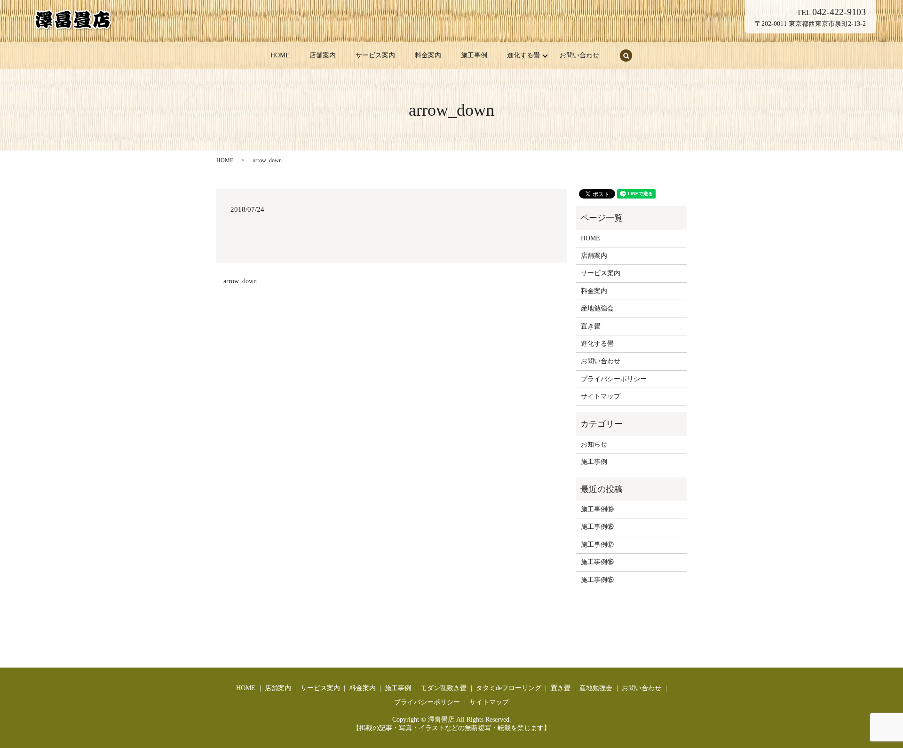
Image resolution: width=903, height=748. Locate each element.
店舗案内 (322, 55)
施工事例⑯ (597, 561)
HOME (280, 55)
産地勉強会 (597, 308)
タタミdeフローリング (508, 688)
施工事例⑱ (597, 526)
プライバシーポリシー (614, 378)
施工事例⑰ (597, 544)
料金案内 (428, 55)
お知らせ (594, 444)
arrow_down (240, 281)
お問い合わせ (579, 55)
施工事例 (474, 55)
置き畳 (591, 326)
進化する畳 (523, 55)
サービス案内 (375, 55)
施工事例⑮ (597, 579)
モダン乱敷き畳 (443, 688)
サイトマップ (600, 396)
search (626, 55)
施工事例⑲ (597, 509)
